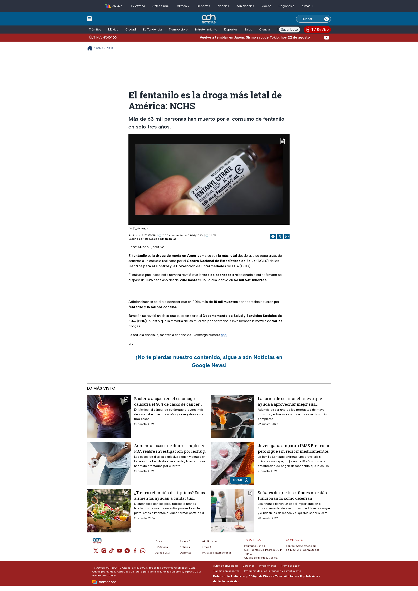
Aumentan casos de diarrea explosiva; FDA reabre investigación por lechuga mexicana (170, 448)
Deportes (203, 6)
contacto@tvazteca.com (301, 545)
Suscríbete (289, 29)
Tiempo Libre (178, 29)
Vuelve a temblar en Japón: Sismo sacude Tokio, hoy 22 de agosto (239, 37)
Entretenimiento (206, 29)
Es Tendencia (152, 29)
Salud (248, 29)
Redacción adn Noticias (160, 238)
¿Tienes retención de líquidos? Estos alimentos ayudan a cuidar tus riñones (169, 495)
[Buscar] (326, 18)
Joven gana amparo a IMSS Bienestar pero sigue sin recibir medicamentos (294, 448)
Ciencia (264, 29)
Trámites (95, 29)
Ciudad (130, 29)
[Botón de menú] (89, 18)
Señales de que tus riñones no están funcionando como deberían (292, 495)
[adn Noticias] (209, 19)
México (113, 29)
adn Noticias (245, 6)
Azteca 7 (183, 6)
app (224, 335)
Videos (266, 6)
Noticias (223, 6)
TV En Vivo (320, 29)
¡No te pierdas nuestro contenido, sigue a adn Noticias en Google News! (209, 361)
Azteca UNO (161, 6)
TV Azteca (137, 6)
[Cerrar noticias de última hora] (326, 37)
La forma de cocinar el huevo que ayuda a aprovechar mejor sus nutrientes (290, 401)
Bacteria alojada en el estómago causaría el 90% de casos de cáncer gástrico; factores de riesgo (167, 401)
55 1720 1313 (293, 549)
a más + (307, 6)
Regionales (286, 6)
